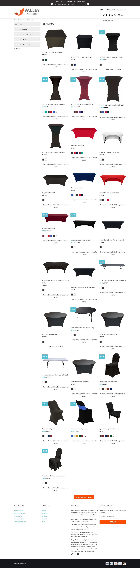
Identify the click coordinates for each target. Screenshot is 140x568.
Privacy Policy (18, 516)
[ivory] (106, 389)
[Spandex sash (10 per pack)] (84, 434)
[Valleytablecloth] (27, 12)
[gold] (77, 436)
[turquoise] (46, 112)
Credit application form (20, 521)
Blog (43, 521)
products (110, 9)
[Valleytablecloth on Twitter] (104, 15)
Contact (44, 519)
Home (102, 9)
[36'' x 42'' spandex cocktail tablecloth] (55, 158)
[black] (43, 60)
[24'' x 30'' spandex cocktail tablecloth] (113, 63)
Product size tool (84, 497)
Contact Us (121, 9)
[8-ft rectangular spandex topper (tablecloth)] (113, 286)
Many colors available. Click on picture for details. (55, 65)
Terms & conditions (19, 519)
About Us (45, 513)
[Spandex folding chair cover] (55, 434)
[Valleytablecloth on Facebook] (106, 15)
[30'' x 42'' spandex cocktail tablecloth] (84, 110)
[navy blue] (75, 65)
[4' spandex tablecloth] (84, 151)
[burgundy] (77, 112)
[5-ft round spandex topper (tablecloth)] (84, 333)
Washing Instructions (19, 513)
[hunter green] (46, 60)
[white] (43, 112)
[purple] (80, 112)
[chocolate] (108, 436)
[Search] (115, 15)
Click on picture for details (113, 69)
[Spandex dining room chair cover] (113, 434)
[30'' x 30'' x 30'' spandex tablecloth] (55, 58)
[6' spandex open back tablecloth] (113, 198)
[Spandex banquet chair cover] (113, 387)
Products (44, 516)
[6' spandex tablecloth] (84, 193)
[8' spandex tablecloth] (55, 234)
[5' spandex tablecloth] (55, 198)
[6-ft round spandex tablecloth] (84, 387)
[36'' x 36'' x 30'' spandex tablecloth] (84, 63)
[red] (51, 112)
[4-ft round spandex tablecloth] (55, 340)
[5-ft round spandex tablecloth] (113, 340)
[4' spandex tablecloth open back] (113, 158)
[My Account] (112, 15)
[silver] (101, 200)
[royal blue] (54, 112)
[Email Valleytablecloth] (109, 15)
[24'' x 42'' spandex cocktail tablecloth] (55, 110)
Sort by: (105, 20)
